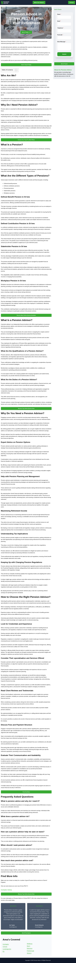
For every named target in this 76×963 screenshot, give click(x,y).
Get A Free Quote (26, 933)
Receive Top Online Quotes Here (26, 408)
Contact (72, 2)
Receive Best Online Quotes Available (26, 315)
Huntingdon (4, 889)
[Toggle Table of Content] (15, 70)
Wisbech (29, 953)
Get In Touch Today (26, 64)
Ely (3, 951)
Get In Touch (64, 63)
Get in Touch (25, 32)
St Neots (5, 946)
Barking (10, 889)
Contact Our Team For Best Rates (26, 139)
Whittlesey (29, 943)
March (28, 946)
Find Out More (26, 792)
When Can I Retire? (39, 2)
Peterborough (30, 950)
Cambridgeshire (7, 949)
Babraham (29, 948)
